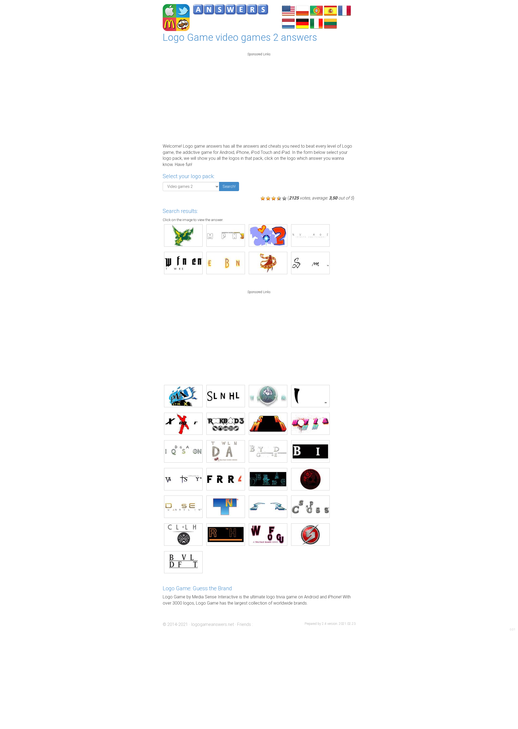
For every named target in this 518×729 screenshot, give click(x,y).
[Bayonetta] (310, 479)
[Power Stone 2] (268, 235)
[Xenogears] (183, 424)
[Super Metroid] (268, 424)
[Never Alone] (310, 235)
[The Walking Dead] (225, 451)
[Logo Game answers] (288, 10)
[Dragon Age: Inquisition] (183, 451)
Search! (229, 186)
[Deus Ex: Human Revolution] (183, 507)
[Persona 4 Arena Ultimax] (183, 396)
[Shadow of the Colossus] (310, 507)
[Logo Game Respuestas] (330, 10)
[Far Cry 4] (225, 479)
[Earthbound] (225, 263)
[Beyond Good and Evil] (268, 451)
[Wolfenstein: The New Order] (183, 263)
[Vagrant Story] (183, 479)
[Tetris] (225, 507)
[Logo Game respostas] (316, 10)
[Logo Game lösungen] (302, 23)
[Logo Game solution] (344, 10)
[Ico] (310, 396)
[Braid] (310, 451)
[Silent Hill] (225, 396)
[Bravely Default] (183, 562)
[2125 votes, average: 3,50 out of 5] (263, 198)
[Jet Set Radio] (183, 235)
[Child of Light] (183, 534)
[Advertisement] (259, 96)
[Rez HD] (225, 534)
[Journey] (268, 263)
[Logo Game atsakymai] (330, 23)
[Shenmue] (310, 263)
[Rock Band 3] (225, 424)
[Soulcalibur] (268, 507)
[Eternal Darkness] (268, 479)
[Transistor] (268, 396)
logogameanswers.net (212, 624)
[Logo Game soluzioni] (316, 23)
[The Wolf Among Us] (268, 534)
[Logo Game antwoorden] (288, 23)
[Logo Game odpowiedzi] (302, 10)
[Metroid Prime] (310, 534)
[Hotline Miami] (310, 424)
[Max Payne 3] (225, 235)
